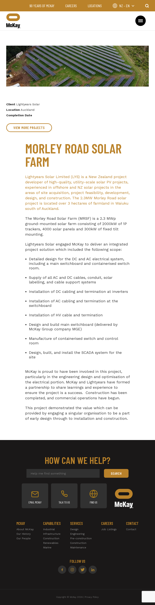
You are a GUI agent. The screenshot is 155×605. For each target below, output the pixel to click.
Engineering (77, 533)
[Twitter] (82, 570)
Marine (47, 547)
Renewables (50, 542)
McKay (13, 20)
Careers (71, 5)
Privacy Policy (92, 597)
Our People (23, 538)
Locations (95, 5)
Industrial (49, 529)
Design (74, 529)
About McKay (25, 529)
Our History (23, 533)
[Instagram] (72, 570)
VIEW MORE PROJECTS (29, 127)
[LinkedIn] (93, 570)
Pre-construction (81, 538)
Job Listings (109, 529)
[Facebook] (62, 570)
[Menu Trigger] (140, 21)
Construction (51, 538)
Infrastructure (51, 533)
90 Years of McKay (41, 5)
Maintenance (78, 547)
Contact (131, 529)
